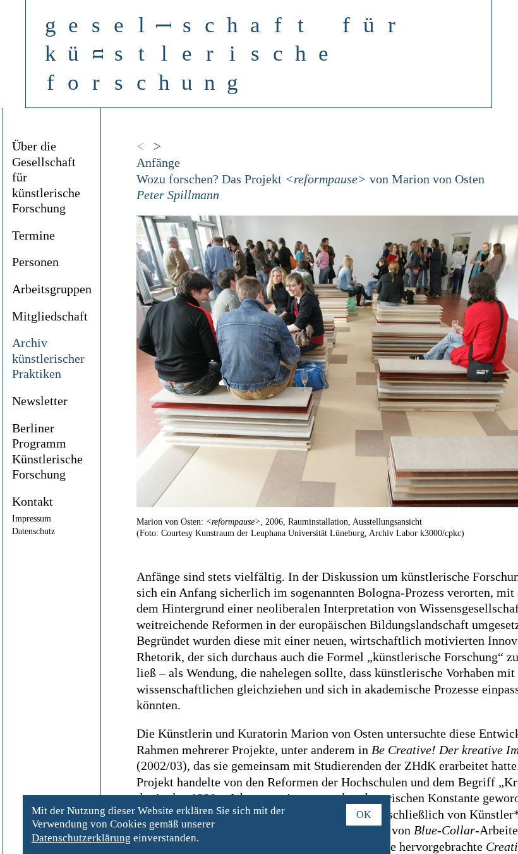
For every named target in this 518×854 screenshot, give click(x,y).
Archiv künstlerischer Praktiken (48, 358)
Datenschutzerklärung (81, 838)
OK (363, 814)
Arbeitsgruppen (52, 289)
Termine (33, 235)
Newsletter (40, 401)
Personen (35, 262)
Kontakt (32, 501)
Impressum (31, 518)
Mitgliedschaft (50, 316)
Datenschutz (33, 531)
